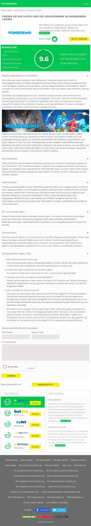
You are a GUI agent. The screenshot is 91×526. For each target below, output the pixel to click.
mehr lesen (65, 421)
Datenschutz (80, 465)
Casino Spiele (26, 460)
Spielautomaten (78, 460)
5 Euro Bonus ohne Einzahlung (28, 471)
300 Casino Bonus (75, 497)
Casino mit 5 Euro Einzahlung (25, 492)
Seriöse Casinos (61, 460)
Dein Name (7, 332)
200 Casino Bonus (15, 497)
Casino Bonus (11, 460)
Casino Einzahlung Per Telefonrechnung (60, 492)
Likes (44, 39)
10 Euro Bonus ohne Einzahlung (62, 476)
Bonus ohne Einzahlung (30, 465)
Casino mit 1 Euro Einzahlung (61, 487)
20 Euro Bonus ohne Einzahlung (61, 471)
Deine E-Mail (37, 332)
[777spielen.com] (9, 4)
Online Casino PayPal (33, 502)
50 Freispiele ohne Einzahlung (61, 481)
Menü (86, 4)
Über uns (66, 465)
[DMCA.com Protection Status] (29, 517)
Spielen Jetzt (45, 385)
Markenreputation (12, 63)
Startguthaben (52, 465)
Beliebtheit (10, 51)
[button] (44, 33)
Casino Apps (10, 465)
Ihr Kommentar (9, 342)
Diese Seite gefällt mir (11, 384)
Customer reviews (11, 59)
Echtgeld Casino (43, 460)
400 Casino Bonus (55, 497)
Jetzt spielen (79, 39)
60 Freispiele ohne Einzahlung (30, 487)
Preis (4, 55)
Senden (11, 376)
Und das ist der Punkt (57, 427)
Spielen (35, 403)
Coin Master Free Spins (57, 502)
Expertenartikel (10, 67)
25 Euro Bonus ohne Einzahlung (28, 476)
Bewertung (19, 404)
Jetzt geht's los (54, 400)
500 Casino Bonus (35, 497)
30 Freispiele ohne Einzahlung (29, 481)
